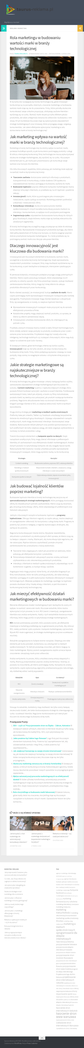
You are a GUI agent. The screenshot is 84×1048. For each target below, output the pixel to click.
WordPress (18, 1043)
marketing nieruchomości (63, 911)
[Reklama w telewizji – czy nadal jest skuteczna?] (63, 823)
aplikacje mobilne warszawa (69, 882)
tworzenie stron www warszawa (66, 1015)
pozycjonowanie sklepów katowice (66, 952)
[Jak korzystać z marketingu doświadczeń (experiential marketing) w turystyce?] (42, 823)
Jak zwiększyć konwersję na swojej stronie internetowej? (37, 751)
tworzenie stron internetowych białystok (66, 1009)
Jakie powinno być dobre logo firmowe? (30, 738)
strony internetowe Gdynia (66, 988)
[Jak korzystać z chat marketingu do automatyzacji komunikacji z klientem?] (20, 823)
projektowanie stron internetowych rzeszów (66, 980)
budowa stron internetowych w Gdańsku (67, 885)
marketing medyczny (63, 907)
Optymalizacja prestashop (65, 942)
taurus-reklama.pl (21, 54)
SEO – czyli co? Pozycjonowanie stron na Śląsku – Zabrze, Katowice (41, 725)
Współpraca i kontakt (11, 22)
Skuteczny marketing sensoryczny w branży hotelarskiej (37, 763)
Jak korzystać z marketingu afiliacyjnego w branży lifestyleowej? (13, 913)
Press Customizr (32, 1043)
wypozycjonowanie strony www (65, 1020)
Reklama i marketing (18, 28)
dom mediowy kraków (62, 887)
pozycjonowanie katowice (66, 944)
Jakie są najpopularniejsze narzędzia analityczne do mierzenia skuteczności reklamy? (15, 935)
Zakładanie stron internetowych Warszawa (67, 1024)
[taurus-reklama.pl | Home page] (28, 9)
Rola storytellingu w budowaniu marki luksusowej (34, 792)
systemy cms (67, 1000)
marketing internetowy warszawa (67, 904)
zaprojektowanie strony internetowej (66, 1028)
